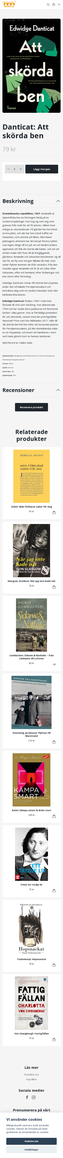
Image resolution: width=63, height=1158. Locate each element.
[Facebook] (27, 1097)
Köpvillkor (31, 1079)
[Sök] (48, 4)
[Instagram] (34, 1097)
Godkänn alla (31, 1141)
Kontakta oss (31, 1074)
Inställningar (31, 1149)
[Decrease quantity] (8, 169)
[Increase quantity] (20, 169)
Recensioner (18, 390)
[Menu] (59, 4)
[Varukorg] (53, 4)
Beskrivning (18, 201)
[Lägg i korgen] (54, 512)
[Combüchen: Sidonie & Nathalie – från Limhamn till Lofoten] (54, 664)
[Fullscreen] (31, 66)
